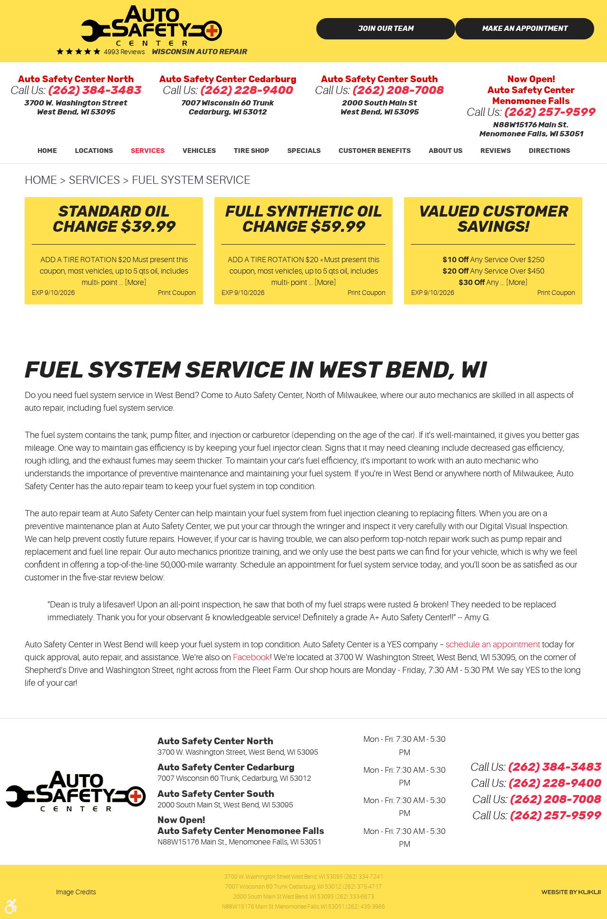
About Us (445, 151)
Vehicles (199, 151)
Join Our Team (386, 28)
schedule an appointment (493, 644)
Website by (571, 892)
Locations (94, 151)
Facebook (251, 657)
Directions (549, 151)
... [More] (132, 282)
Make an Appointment (525, 28)
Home (47, 151)
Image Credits (76, 892)
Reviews (495, 151)
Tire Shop (251, 151)
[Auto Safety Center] (152, 25)
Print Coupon (177, 292)
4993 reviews (124, 52)
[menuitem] (47, 151)
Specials (304, 151)
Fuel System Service (191, 180)
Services (148, 151)
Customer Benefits (375, 151)
